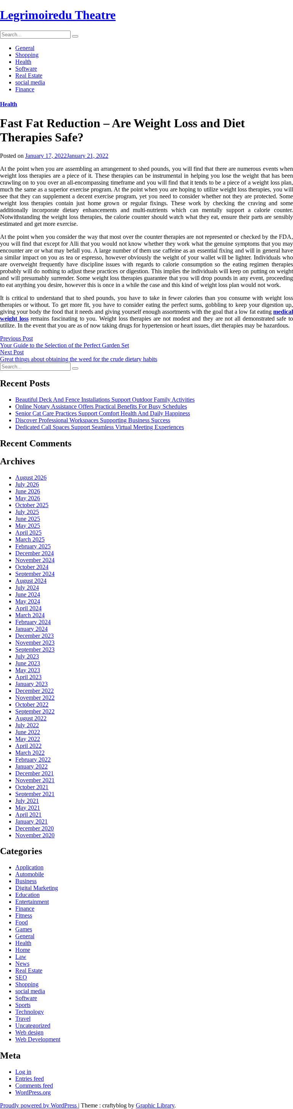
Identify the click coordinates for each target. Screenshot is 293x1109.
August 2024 (31, 580)
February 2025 (33, 546)
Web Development (37, 1039)
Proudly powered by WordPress (39, 1105)
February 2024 (33, 622)
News (22, 963)
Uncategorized (32, 1025)
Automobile (29, 874)
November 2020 (35, 835)
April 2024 (28, 608)
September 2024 (35, 574)
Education (27, 895)
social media (30, 82)
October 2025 (31, 505)
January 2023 (31, 684)
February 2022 (33, 759)
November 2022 (35, 697)
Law (20, 956)
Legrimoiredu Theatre (58, 15)
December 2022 (34, 690)
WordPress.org (33, 1092)
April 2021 (28, 814)
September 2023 (35, 649)
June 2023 (27, 663)
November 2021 (35, 780)
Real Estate (28, 75)
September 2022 (35, 711)
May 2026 (27, 498)
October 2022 (31, 704)
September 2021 (35, 794)
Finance (24, 89)
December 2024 (34, 553)
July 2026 (27, 484)
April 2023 (28, 677)
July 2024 (27, 587)
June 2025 (27, 519)
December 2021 (34, 773)
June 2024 (27, 594)
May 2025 (27, 525)
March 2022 (30, 752)
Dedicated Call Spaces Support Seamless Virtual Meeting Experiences (99, 427)
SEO (21, 977)
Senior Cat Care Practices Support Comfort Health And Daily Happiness (102, 413)
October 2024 (31, 567)
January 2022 (31, 766)
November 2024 (35, 560)
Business (26, 881)
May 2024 (27, 601)
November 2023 (35, 642)
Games (23, 929)
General (24, 48)
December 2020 (34, 828)
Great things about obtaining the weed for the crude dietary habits (78, 359)
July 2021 (27, 801)
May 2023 (27, 670)
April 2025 (28, 532)
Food (21, 922)
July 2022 (27, 725)
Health (23, 61)
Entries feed (29, 1078)
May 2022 (27, 739)
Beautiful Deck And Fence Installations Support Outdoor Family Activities (105, 399)
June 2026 (27, 491)
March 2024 (30, 615)
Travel (23, 1018)
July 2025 (27, 512)
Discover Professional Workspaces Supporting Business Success (92, 420)
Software (26, 68)
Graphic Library (155, 1105)
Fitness (23, 915)
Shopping (27, 55)
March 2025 (30, 539)
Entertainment (32, 901)
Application (29, 867)
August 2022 (31, 718)
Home (22, 950)
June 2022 (27, 732)
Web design (29, 1032)
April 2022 (28, 746)
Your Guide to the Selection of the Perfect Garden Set (64, 345)
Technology (29, 1011)
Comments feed (34, 1085)
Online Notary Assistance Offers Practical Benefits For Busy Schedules (101, 406)
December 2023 (34, 635)
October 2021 (31, 787)
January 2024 (31, 629)
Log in (23, 1071)
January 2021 (31, 821)
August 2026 (31, 477)
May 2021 (27, 807)
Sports (23, 1005)
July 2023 (27, 656)
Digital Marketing (36, 888)
